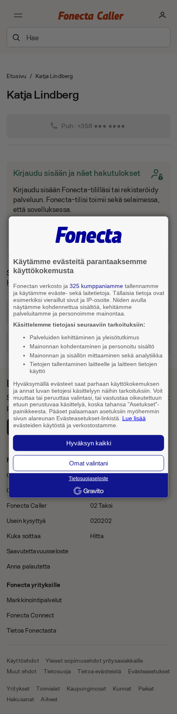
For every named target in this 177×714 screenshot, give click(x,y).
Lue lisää (134, 418)
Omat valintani (88, 462)
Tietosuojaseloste (88, 478)
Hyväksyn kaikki (88, 442)
